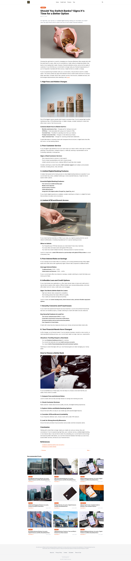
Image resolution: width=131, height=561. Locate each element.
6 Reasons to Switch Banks (49, 446)
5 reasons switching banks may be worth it (53, 444)
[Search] (102, 2)
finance (43, 7)
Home (57, 2)
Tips (74, 2)
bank (68, 77)
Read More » (31, 481)
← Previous (43, 450)
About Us (52, 552)
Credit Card (63, 2)
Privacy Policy (59, 552)
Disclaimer (71, 552)
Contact (65, 552)
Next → (89, 450)
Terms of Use (78, 552)
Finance (69, 2)
